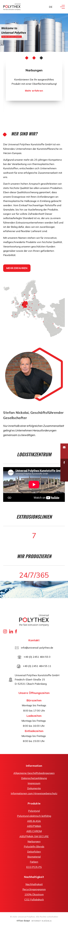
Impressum (34, 783)
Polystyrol (34, 810)
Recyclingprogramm (34, 889)
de (50, 6)
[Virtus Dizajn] (34, 921)
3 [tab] (41, 58)
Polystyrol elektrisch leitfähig (34, 815)
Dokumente (34, 788)
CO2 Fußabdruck (34, 899)
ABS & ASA (34, 821)
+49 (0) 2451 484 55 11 (37, 666)
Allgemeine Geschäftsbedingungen (34, 773)
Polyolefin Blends (34, 846)
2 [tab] (34, 58)
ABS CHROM (34, 831)
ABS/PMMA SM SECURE (34, 836)
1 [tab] (27, 58)
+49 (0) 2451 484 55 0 (37, 656)
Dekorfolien (34, 851)
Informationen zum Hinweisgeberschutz (34, 793)
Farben (34, 861)
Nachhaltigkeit (34, 884)
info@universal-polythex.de (37, 647)
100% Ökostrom (34, 894)
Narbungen (34, 70)
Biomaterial (34, 856)
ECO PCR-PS (34, 867)
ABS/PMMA (34, 826)
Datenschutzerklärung (34, 778)
